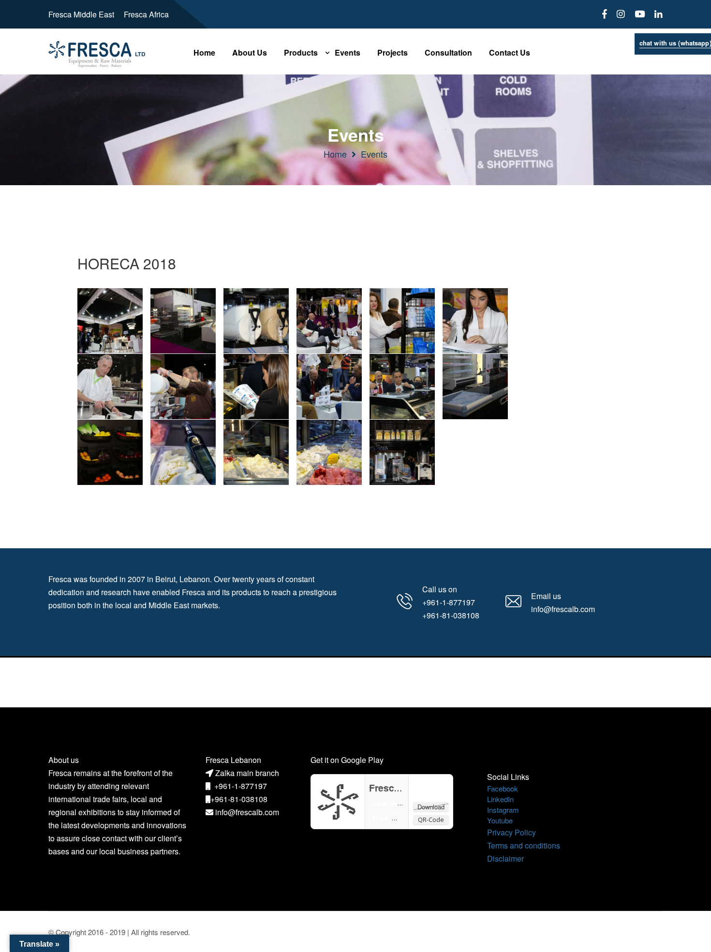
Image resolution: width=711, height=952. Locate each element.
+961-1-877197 (240, 785)
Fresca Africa (146, 14)
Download (430, 806)
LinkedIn (500, 799)
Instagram (503, 810)
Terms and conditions (523, 845)
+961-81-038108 (238, 799)
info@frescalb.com (247, 812)
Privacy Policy (511, 832)
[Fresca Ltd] (338, 800)
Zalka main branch (247, 772)
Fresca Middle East (81, 14)
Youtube (500, 820)
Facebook (502, 788)
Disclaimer (505, 858)
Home (335, 153)
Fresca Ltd (392, 787)
